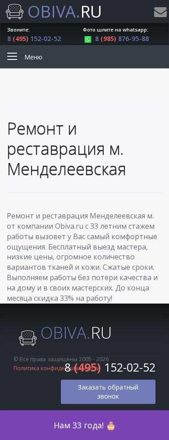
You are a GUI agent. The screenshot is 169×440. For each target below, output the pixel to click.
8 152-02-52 (34, 38)
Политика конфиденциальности (57, 368)
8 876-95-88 (122, 38)
